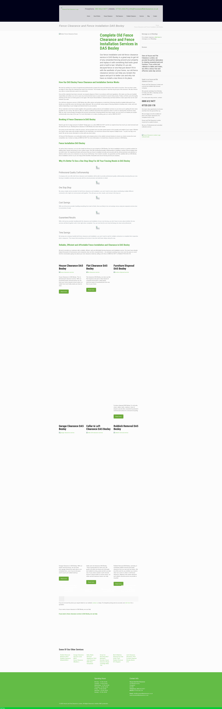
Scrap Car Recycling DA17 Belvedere (104, 656)
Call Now (2, 708)
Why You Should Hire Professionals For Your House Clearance (69, 588)
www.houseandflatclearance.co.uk (139, 695)
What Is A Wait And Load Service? (108, 590)
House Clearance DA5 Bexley (71, 267)
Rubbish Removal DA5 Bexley (126, 427)
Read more (64, 291)
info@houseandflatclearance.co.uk (143, 9)
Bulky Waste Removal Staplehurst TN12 (91, 656)
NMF (100, 703)
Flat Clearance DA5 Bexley (96, 267)
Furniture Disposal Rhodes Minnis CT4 (131, 660)
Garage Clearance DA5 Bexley (71, 427)
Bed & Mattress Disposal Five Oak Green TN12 (118, 656)
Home (157, 25)
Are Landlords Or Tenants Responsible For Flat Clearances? (128, 588)
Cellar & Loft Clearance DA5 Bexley (98, 427)
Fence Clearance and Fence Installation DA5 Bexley (148, 27)
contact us (95, 603)
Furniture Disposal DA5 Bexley (124, 267)
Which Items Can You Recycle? (88, 590)
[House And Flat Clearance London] (72, 14)
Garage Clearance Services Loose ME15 (78, 656)
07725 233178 (122, 9)
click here (127, 603)
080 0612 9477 (101, 9)
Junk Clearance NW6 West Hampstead (91, 661)
